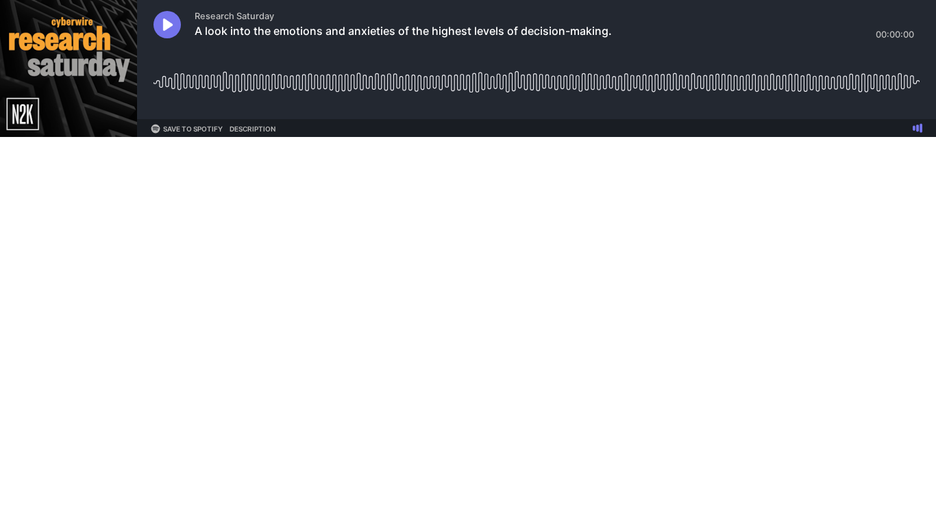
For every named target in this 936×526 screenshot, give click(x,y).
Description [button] (252, 129)
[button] (167, 24)
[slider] (536, 77)
